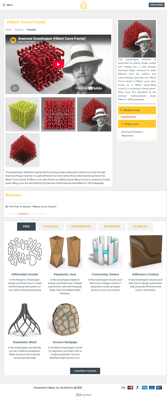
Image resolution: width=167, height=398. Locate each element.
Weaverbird (127, 135)
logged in (23, 213)
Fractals (31, 29)
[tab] (26, 226)
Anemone (126, 132)
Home (8, 29)
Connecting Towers (105, 274)
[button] (137, 124)
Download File (128, 116)
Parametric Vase (65, 274)
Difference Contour (145, 274)
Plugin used (131, 124)
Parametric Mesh (25, 342)
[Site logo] (83, 4)
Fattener (137, 132)
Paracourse (156, 5)
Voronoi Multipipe (65, 342)
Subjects (19, 29)
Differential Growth (25, 274)
